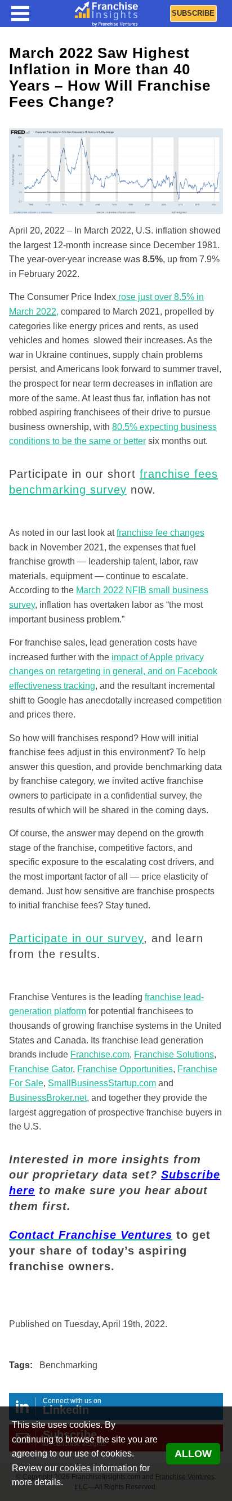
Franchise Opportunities (125, 1069)
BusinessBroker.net (48, 1098)
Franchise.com (100, 1054)
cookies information (98, 1468)
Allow (193, 1453)
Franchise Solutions (174, 1054)
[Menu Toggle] (20, 13)
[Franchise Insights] (106, 13)
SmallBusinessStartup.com (102, 1083)
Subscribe (193, 13)
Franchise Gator (41, 1069)
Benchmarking (68, 1365)
